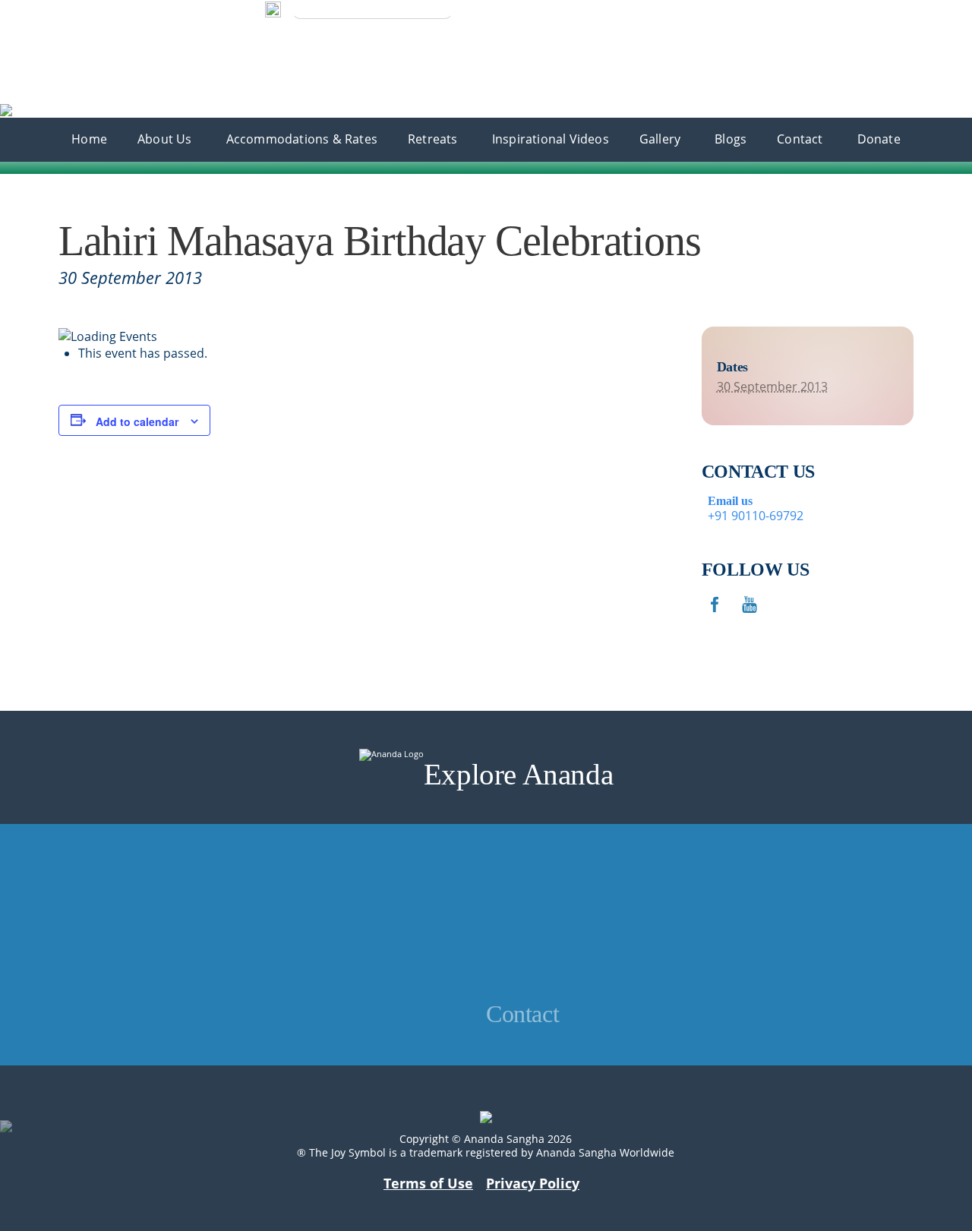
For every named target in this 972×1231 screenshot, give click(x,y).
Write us (30, 9)
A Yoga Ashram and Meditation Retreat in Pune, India (185, 50)
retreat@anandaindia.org (569, 911)
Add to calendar (137, 421)
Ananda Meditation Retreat (77, 37)
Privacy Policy (532, 1183)
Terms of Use (428, 1183)
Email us (727, 500)
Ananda (22, 25)
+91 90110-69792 (120, 9)
